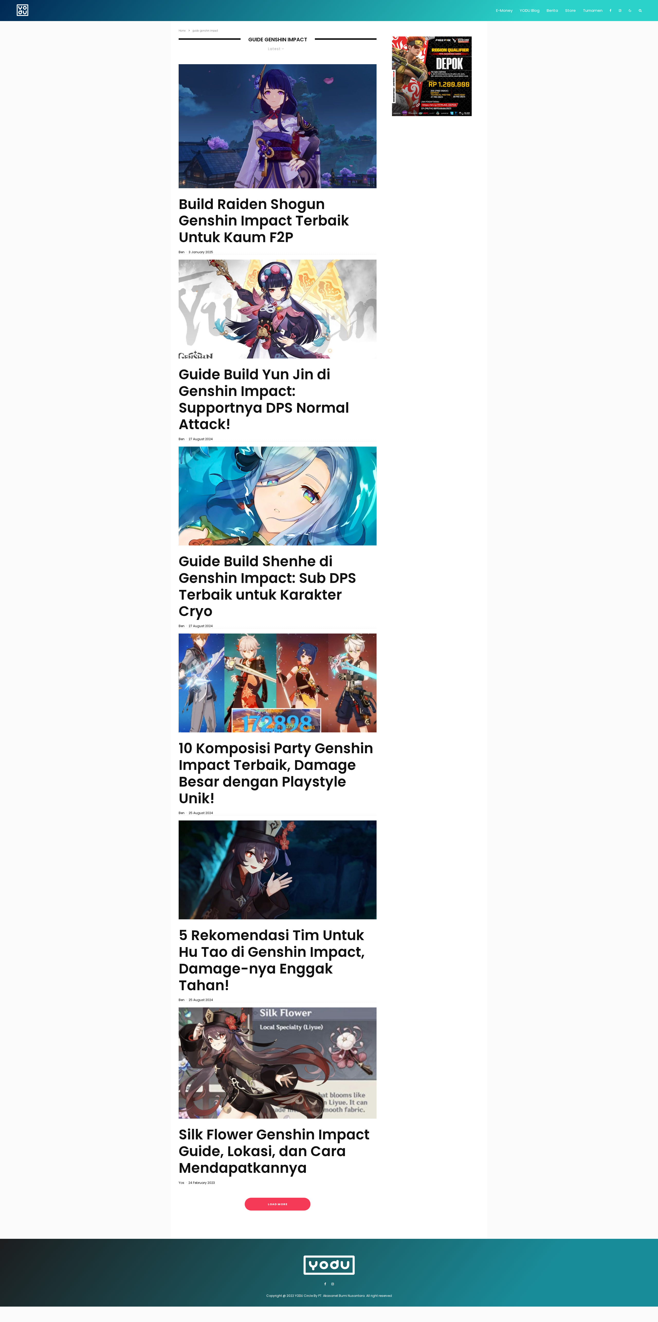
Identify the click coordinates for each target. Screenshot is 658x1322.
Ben (182, 252)
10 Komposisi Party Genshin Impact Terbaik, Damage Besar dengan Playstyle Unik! (276, 773)
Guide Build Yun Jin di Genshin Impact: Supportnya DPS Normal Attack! (264, 399)
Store (570, 10)
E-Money (504, 10)
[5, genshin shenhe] (278, 496)
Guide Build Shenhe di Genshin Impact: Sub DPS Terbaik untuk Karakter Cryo (267, 586)
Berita (552, 10)
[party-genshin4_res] (278, 683)
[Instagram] (620, 10)
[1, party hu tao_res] (278, 869)
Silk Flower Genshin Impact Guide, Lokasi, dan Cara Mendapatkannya (274, 1151)
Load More (277, 1204)
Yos (181, 1183)
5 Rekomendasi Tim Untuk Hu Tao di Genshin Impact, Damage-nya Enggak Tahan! (272, 960)
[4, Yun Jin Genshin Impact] (278, 309)
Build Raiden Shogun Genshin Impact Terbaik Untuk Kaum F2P (264, 221)
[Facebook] (610, 10)
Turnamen (592, 10)
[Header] (278, 126)
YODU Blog (530, 10)
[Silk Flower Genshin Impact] (278, 1063)
